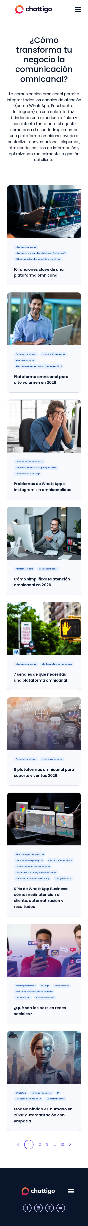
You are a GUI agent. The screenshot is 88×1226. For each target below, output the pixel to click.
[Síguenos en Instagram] (49, 1208)
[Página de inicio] (38, 9)
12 (62, 1144)
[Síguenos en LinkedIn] (38, 1208)
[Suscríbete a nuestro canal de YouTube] (60, 1208)
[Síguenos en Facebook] (27, 1208)
